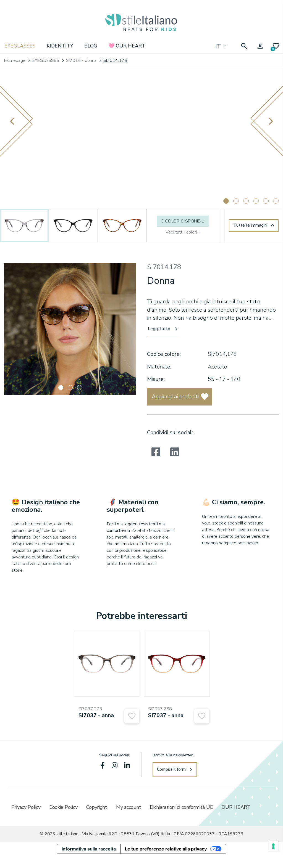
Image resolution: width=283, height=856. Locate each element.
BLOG (90, 46)
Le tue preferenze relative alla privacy (166, 849)
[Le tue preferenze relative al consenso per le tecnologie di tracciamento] (273, 846)
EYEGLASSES (20, 46)
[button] (60, 387)
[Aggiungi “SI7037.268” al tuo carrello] (201, 716)
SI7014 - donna (81, 60)
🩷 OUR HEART (126, 46)
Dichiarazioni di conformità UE (181, 807)
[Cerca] (244, 46)
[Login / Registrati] (260, 46)
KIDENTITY (60, 46)
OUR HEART (236, 807)
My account (128, 807)
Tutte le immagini (250, 225)
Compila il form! (172, 769)
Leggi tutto (159, 329)
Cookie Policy (63, 807)
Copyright (96, 807)
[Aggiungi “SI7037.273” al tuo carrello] (131, 716)
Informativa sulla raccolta (89, 849)
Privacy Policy (26, 807)
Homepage (14, 60)
